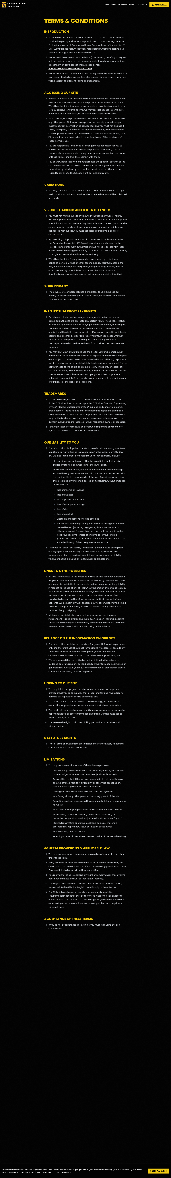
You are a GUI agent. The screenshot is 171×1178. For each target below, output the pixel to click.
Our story (122, 4)
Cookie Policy (64, 1172)
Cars (106, 4)
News (131, 4)
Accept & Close (158, 1171)
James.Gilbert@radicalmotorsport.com (70, 68)
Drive (113, 4)
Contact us (142, 4)
